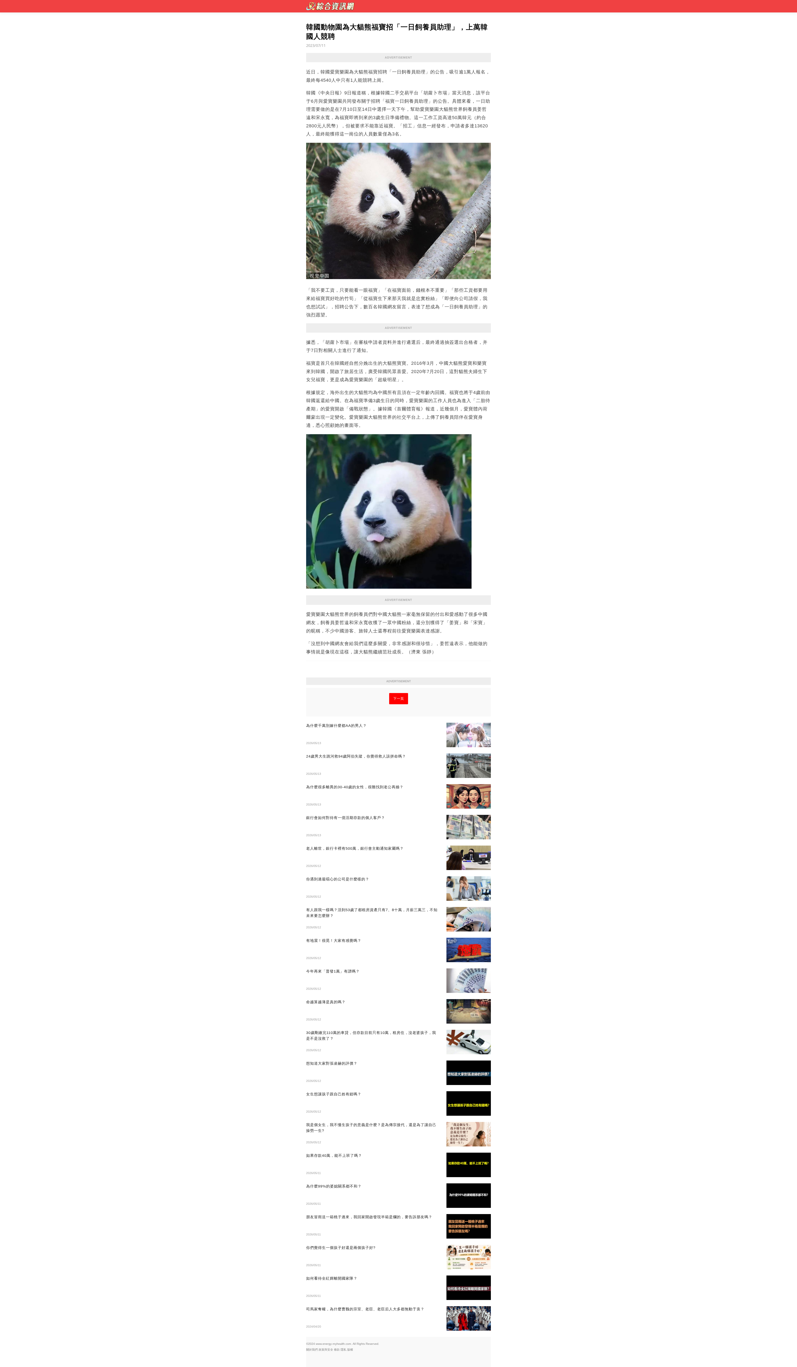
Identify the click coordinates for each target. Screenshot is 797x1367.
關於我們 (312, 1349)
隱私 (343, 1349)
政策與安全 (326, 1349)
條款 (337, 1349)
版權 (350, 1349)
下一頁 (398, 698)
